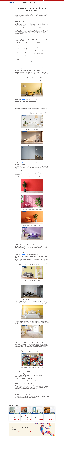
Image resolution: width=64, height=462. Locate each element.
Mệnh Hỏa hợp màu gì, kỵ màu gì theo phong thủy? (26, 417)
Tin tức (15, 0)
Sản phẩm (29, 2)
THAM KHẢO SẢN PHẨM (15, 431)
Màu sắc (24, 2)
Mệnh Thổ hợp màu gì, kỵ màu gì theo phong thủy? (49, 417)
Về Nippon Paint (11, 0)
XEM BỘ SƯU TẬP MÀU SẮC (26, 431)
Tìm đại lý (38, 2)
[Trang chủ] (11, 2)
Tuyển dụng (18, 0)
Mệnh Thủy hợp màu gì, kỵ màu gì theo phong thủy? (37, 417)
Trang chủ (10, 4)
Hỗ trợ (34, 2)
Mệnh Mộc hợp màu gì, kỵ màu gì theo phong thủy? (14, 417)
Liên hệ (42, 2)
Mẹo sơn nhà (17, 4)
